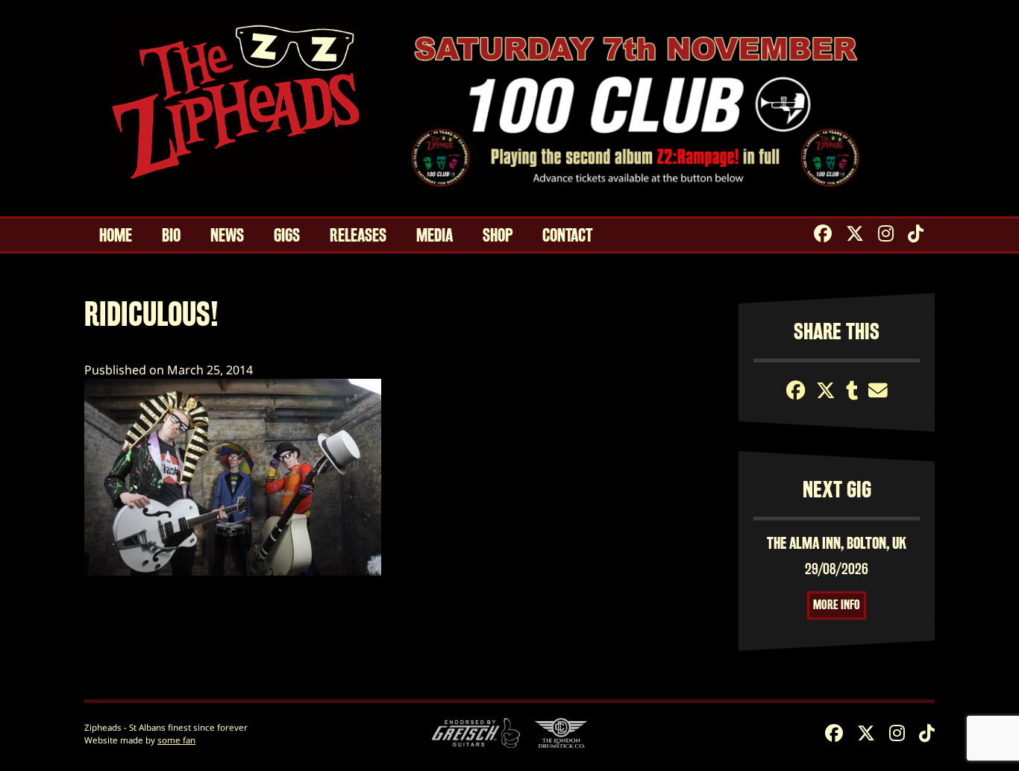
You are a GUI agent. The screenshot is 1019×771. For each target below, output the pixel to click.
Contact (567, 235)
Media (434, 235)
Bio (171, 235)
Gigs (287, 235)
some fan (176, 740)
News (227, 235)
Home (115, 235)
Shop (497, 235)
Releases (358, 235)
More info (836, 605)
